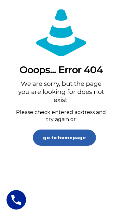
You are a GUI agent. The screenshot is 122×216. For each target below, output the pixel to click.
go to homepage (64, 138)
